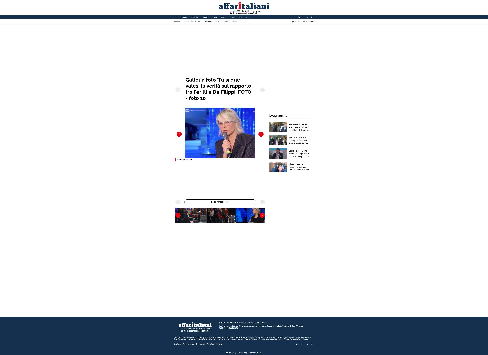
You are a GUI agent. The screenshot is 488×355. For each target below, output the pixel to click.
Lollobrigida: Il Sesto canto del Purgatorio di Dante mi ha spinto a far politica (300, 154)
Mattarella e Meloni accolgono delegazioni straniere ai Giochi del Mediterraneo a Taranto (299, 140)
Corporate (195, 17)
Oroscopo (310, 22)
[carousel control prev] (177, 89)
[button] (177, 215)
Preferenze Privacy (255, 353)
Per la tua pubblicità (214, 344)
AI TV (248, 17)
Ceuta (226, 22)
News (223, 17)
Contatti (177, 344)
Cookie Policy (242, 353)
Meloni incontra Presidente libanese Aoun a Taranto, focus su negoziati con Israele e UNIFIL (299, 167)
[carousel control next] (262, 89)
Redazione (200, 344)
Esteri (215, 17)
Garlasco (234, 22)
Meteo (297, 22)
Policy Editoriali (188, 344)
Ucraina (218, 22)
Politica (206, 17)
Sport (240, 17)
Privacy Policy (231, 353)
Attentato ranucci (205, 22)
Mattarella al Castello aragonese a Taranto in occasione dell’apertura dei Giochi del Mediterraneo (299, 127)
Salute (231, 17)
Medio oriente (190, 22)
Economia (184, 17)
